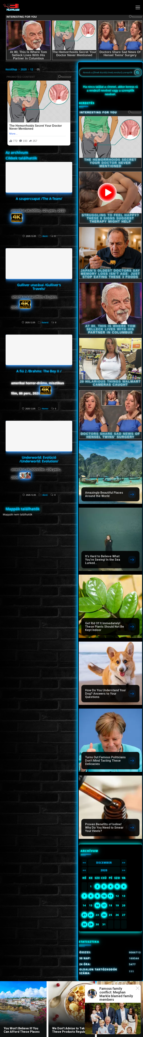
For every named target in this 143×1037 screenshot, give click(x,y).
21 (84, 915)
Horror (45, 408)
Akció (45, 236)
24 (104, 915)
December (104, 862)
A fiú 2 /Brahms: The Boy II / (38, 371)
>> (123, 862)
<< (84, 862)
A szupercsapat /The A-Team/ (39, 198)
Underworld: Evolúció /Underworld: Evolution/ (39, 459)
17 (104, 905)
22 (91, 915)
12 (31, 69)
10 (104, 896)
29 (91, 924)
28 (84, 924)
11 (110, 896)
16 (97, 905)
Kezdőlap (11, 69)
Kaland (45, 322)
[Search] (137, 72)
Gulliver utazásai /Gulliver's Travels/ (39, 286)
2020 (24, 69)
